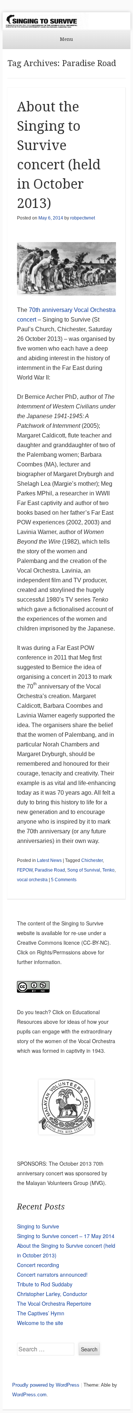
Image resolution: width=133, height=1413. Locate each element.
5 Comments (63, 879)
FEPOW (25, 870)
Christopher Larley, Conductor (52, 1294)
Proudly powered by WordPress (45, 1385)
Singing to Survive (38, 1226)
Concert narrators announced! (52, 1274)
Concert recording (38, 1265)
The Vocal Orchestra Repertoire (54, 1303)
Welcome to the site (40, 1322)
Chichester (92, 860)
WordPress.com (29, 1394)
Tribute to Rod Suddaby (44, 1284)
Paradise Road (50, 870)
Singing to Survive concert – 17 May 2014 (66, 1236)
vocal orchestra (32, 879)
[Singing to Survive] (66, 21)
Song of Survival (83, 870)
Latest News (49, 860)
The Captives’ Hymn (40, 1313)
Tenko (108, 870)
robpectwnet (82, 218)
